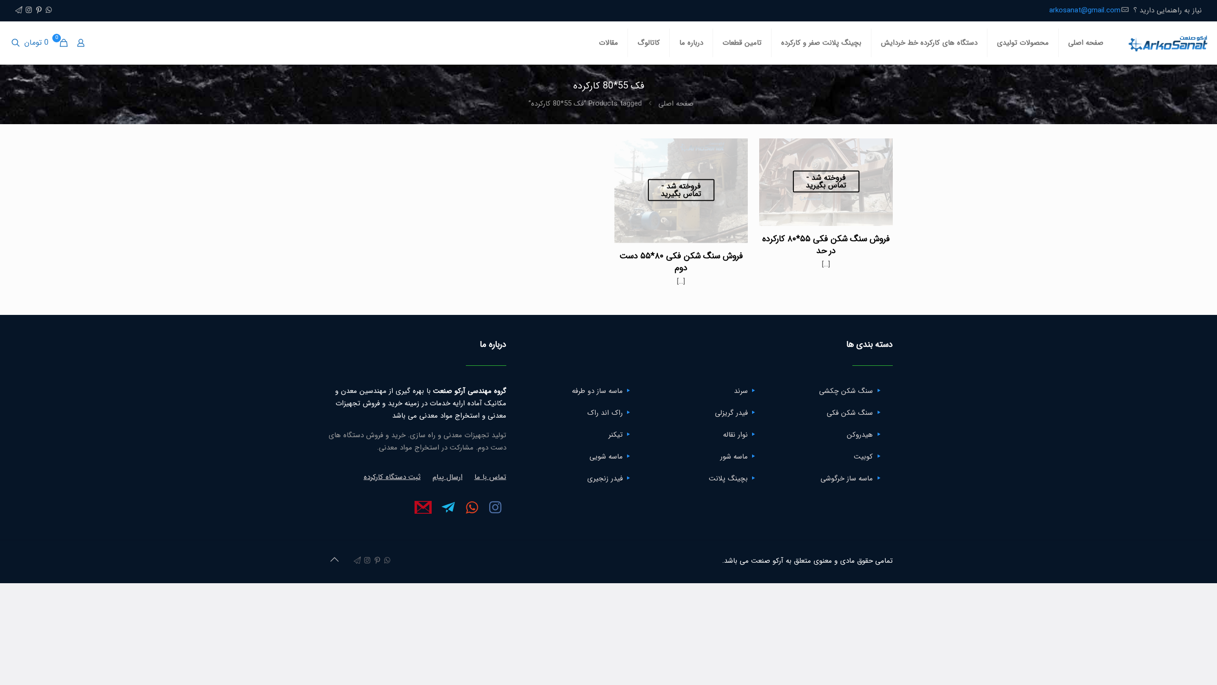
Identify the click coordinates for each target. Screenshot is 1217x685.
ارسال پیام (448, 477)
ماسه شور (734, 456)
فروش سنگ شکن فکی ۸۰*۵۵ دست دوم (681, 261)
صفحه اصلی (676, 103)
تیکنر (615, 434)
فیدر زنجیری (605, 478)
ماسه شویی (606, 456)
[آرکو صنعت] (1167, 42)
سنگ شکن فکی (850, 413)
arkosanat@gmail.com (1084, 10)
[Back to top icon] (334, 560)
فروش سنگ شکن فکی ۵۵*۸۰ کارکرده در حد (826, 244)
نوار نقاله (735, 434)
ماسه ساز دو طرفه (597, 391)
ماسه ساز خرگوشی (847, 478)
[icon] (18, 10)
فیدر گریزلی (731, 413)
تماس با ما (490, 477)
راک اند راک (605, 413)
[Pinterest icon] (38, 10)
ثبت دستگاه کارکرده (392, 477)
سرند (741, 391)
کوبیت (863, 456)
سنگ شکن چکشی (846, 391)
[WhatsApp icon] (48, 10)
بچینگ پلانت (728, 478)
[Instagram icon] (28, 10)
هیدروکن (860, 434)
